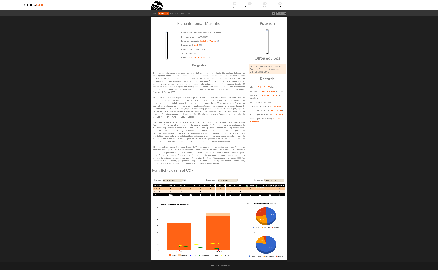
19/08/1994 (192, 57)
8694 (171, 195)
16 (210, 192)
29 (240, 195)
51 (220, 195)
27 (230, 195)
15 (240, 192)
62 (181, 192)
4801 (171, 192)
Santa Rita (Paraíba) (208, 41)
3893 (171, 188)
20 (220, 188)
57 (191, 192)
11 (230, 188)
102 (191, 195)
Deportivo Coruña (268, 91)
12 (270, 192)
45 (181, 188)
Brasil (196, 45)
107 (181, 195)
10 (260, 195)
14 (240, 188)
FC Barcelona (203, 57)
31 (220, 192)
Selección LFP (264, 87)
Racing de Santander (269, 95)
